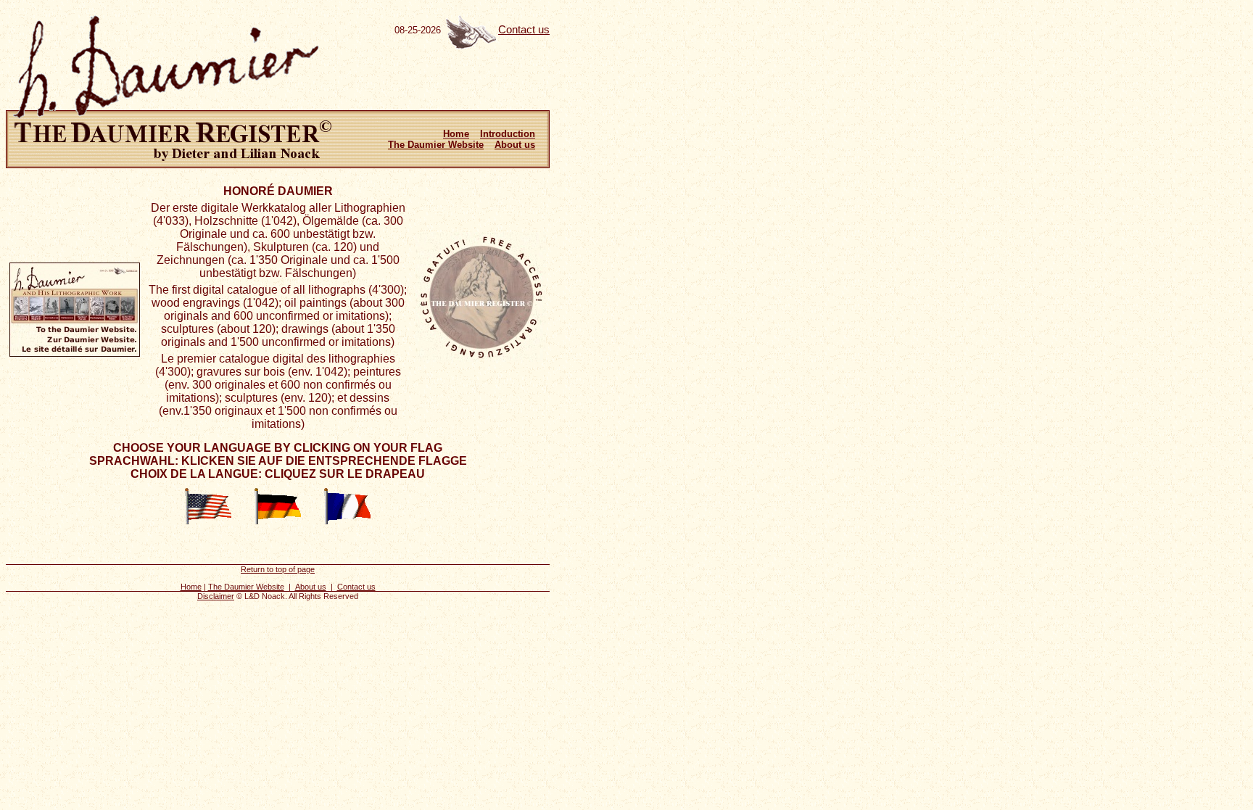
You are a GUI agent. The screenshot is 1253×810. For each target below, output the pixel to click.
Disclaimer (215, 596)
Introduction (507, 133)
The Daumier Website (436, 144)
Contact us (524, 30)
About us (515, 144)
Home (456, 133)
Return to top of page (278, 569)
